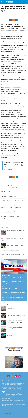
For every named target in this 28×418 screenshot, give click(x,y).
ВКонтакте (12, 167)
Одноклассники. (8, 169)
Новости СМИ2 (14, 187)
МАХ (22, 164)
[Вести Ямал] (10, 2)
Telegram (6, 167)
